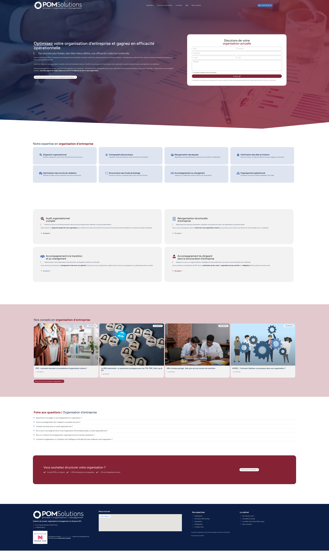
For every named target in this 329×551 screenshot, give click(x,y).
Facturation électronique (164, 5)
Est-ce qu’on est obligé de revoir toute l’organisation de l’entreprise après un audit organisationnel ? (72, 431)
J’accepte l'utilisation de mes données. (205, 72)
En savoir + (47, 233)
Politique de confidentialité (223, 532)
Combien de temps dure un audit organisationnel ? (54, 426)
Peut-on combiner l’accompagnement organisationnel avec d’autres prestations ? (65, 435)
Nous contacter (196, 5)
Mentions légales (212, 532)
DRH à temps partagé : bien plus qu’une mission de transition (191, 368)
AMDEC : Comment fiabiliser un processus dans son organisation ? (259, 368)
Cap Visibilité (201, 535)
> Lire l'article (39, 372)
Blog (186, 5)
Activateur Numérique (66, 536)
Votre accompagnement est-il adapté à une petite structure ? (58, 422)
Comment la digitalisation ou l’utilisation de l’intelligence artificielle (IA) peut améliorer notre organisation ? (74, 439)
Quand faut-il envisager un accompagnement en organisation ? (59, 418)
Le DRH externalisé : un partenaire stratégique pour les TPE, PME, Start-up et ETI (131, 369)
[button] (97, 233)
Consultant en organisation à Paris (199, 532)
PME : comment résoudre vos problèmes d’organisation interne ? (61, 368)
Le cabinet (179, 5)
